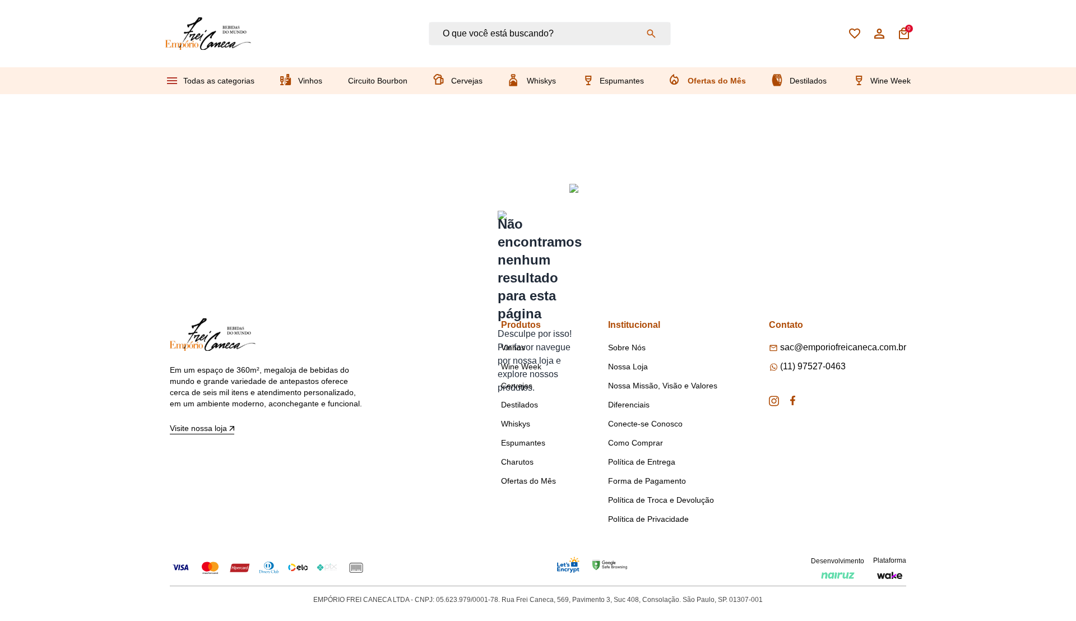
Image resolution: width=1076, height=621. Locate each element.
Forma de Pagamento (647, 480)
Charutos (517, 461)
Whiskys (541, 80)
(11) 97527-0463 (813, 366)
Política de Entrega (641, 461)
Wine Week (890, 80)
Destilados (808, 80)
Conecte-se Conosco (645, 423)
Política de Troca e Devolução (661, 499)
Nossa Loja (628, 366)
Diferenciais (629, 404)
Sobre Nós (627, 347)
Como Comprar (635, 442)
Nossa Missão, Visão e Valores (662, 385)
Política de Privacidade (648, 519)
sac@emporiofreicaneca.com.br (843, 347)
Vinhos (310, 80)
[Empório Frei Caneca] (208, 33)
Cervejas (467, 80)
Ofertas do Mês (717, 80)
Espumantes (622, 80)
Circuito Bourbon (377, 80)
